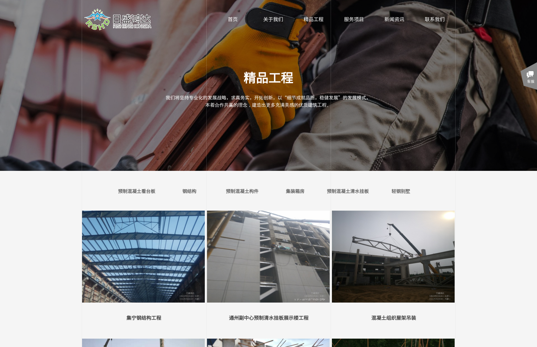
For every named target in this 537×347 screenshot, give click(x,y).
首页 (233, 19)
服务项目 (354, 19)
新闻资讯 (394, 19)
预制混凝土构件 (242, 191)
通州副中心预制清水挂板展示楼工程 (269, 317)
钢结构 (189, 191)
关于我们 (273, 19)
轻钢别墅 (401, 191)
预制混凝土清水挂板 (348, 191)
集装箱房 (295, 191)
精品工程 (314, 19)
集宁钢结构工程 (143, 317)
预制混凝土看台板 (136, 191)
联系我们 (435, 19)
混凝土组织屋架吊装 (393, 317)
